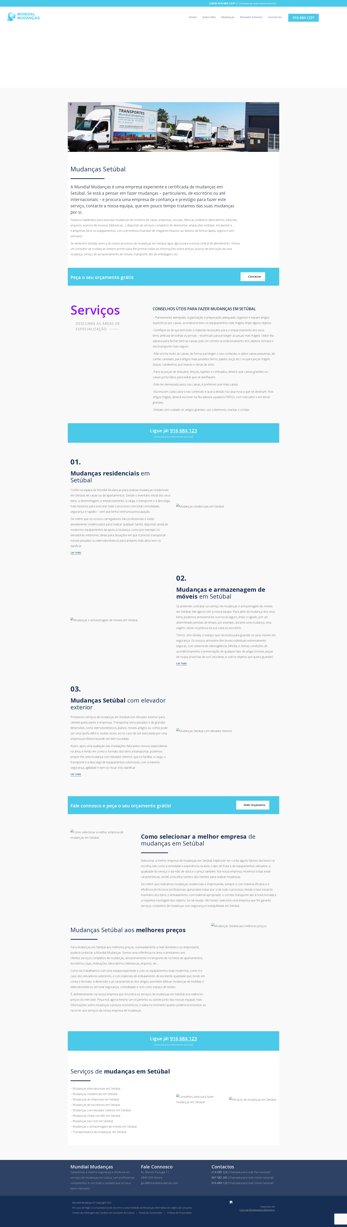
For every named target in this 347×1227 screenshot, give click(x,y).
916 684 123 (183, 430)
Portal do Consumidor (150, 1212)
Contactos (275, 17)
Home (193, 17)
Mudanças (228, 17)
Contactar (254, 276)
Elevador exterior (251, 17)
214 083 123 (219, 1172)
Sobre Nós (209, 17)
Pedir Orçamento (254, 805)
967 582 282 (219, 1177)
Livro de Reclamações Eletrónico (257, 1209)
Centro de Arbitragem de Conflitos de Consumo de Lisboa (103, 1212)
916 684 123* (226, 3)
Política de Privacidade (179, 1212)
